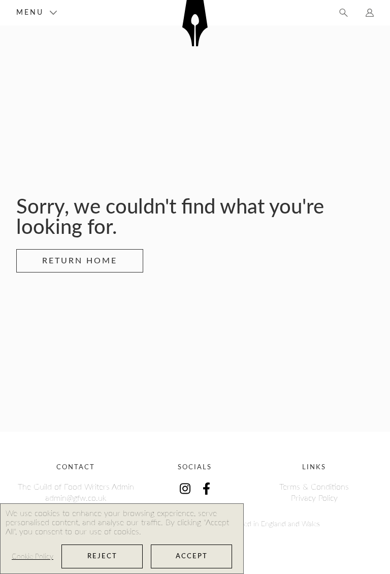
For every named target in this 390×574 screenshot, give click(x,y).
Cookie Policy (32, 556)
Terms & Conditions (314, 487)
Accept (192, 556)
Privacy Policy (314, 498)
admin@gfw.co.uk (75, 498)
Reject (102, 556)
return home (79, 261)
